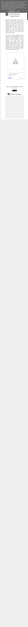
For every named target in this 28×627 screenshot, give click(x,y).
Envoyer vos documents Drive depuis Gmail (14, 14)
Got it (18, 11)
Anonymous (14, 88)
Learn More (11, 11)
